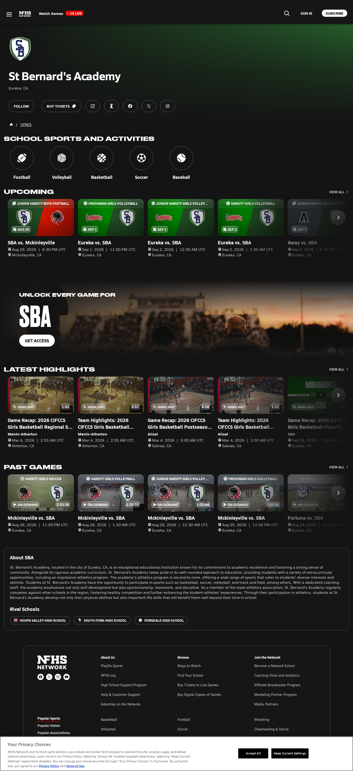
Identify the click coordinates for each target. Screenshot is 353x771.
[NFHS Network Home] (25, 14)
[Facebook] (40, 677)
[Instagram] (58, 677)
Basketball (109, 719)
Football (183, 719)
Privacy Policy (49, 766)
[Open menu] (9, 14)
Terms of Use (75, 766)
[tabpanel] (208, 729)
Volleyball (108, 729)
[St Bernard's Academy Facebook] (130, 106)
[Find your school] (286, 13)
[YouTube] (66, 677)
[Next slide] (338, 217)
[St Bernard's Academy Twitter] (148, 106)
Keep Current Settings (290, 753)
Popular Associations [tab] (53, 732)
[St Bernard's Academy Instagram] (167, 106)
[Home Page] (11, 124)
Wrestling (261, 719)
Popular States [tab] (48, 725)
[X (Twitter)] (49, 677)
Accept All (253, 753)
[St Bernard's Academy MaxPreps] (111, 106)
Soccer (182, 729)
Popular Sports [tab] (48, 718)
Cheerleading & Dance (271, 729)
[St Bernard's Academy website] (92, 106)
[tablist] (61, 725)
